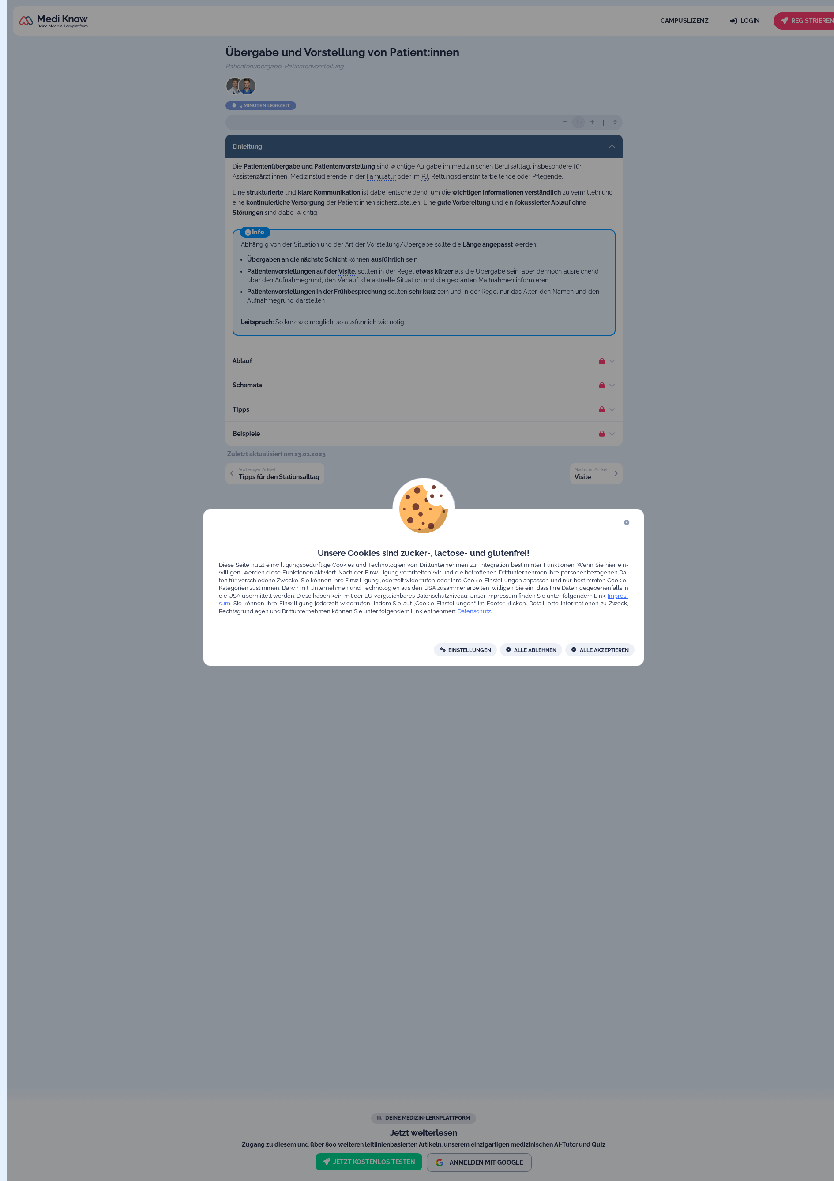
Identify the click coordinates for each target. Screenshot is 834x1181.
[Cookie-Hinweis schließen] (627, 523)
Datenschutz (474, 611)
